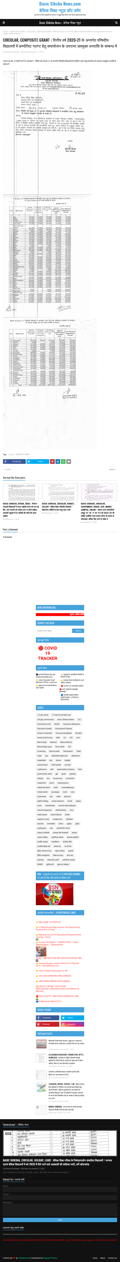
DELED (57, 724)
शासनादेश (40, 860)
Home (5, 32)
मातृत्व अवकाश (60, 851)
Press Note (59, 747)
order (58, 797)
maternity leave (43, 787)
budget (67, 760)
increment (70, 778)
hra (48, 778)
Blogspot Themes (50, 1258)
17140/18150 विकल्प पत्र (61, 715)
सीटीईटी (40, 864)
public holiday (42, 801)
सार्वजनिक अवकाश (69, 860)
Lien (78, 738)
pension (67, 797)
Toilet (78, 751)
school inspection (44, 810)
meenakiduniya (67, 787)
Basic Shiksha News (66, 720)
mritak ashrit (42, 792)
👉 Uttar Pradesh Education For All (51, 971)
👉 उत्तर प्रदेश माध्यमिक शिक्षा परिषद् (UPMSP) (53, 976)
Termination (68, 751)
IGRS (58, 738)
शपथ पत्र (70, 855)
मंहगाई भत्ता (57, 846)
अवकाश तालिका (42, 837)
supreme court (43, 819)
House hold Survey (44, 738)
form (80, 769)
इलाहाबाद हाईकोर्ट (72, 837)
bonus (58, 760)
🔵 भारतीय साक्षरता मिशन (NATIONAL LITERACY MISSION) (70, 697)
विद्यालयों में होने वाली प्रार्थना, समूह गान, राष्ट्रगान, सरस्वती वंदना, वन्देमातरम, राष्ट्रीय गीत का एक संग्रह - (66, 1043)
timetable (51, 824)
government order (44, 774)
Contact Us (112, 1258)
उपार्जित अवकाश (42, 842)
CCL (79, 720)
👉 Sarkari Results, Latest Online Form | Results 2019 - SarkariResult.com (57, 964)
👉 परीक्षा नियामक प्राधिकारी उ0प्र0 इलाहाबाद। (53, 981)
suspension (57, 819)
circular (11, 454)
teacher (40, 824)
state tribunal (56, 815)
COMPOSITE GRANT (17, 32)
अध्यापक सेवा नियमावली (60, 833)
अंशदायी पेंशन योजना (63, 828)
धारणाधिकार (55, 842)
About (102, 1258)
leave (51, 783)
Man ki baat (42, 742)
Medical (53, 742)
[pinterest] (47, 1024)
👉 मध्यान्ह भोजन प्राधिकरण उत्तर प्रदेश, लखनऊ (72, 681)
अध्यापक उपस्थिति (43, 833)
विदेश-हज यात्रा (58, 855)
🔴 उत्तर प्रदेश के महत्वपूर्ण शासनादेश (68, 690)
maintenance (63, 783)
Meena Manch (66, 742)
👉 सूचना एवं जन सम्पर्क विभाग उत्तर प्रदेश (46, 686)
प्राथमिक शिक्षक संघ (43, 846)
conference (42, 769)
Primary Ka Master (12, 52)
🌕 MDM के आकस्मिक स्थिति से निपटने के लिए (72, 675)
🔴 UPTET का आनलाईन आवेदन (72, 686)
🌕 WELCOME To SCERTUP (48, 922)
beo (50, 760)
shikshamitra (60, 810)
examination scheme (65, 769)
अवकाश (74, 833)
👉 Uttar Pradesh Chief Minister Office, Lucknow (46, 681)
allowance (75, 756)
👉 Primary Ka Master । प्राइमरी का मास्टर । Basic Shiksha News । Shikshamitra (57, 943)
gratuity (73, 774)
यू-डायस (70, 851)
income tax (57, 778)
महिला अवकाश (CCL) (44, 851)
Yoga (39, 756)
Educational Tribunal (63, 729)
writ (51, 828)
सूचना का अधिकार (63, 864)
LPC (71, 738)
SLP (69, 747)
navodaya (55, 792)
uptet (77, 824)
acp (46, 756)
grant (64, 774)
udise (61, 824)
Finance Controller (44, 733)
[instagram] (72, 1024)
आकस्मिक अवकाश (57, 837)
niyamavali (41, 797)
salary (78, 801)
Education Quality (44, 729)
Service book (54, 751)
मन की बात (68, 846)
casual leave (42, 765)
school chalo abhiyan (67, 806)
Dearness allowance (71, 724)
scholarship (50, 806)
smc (71, 810)
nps (51, 797)
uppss (69, 824)
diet (51, 769)
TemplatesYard (24, 1258)
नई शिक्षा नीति (67, 842)
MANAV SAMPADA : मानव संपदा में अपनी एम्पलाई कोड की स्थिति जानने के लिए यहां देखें (65, 1108)
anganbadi (41, 760)
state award (42, 815)
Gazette (78, 733)
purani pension (58, 801)
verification (41, 828)
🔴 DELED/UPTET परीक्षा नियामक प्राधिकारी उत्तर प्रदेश (57, 996)
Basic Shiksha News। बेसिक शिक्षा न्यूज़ (60, 22)
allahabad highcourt (60, 756)
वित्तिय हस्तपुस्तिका (43, 855)
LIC (65, 738)
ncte (72, 792)
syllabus (69, 819)
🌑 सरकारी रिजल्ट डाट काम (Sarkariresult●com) (45, 675)
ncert (65, 792)
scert (39, 806)
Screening (41, 751)
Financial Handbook (64, 733)
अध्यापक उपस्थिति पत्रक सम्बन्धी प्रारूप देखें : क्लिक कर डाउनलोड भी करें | (64, 1073)
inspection (41, 783)
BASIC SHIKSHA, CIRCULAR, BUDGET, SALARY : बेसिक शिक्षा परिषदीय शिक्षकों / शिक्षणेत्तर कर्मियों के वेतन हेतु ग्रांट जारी (58, 506)
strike (67, 815)
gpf (56, 774)
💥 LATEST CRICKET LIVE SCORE (51, 986)
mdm (56, 787)
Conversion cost (44, 724)
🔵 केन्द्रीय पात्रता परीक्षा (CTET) (48, 1001)
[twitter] (72, 1017)
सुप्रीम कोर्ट (50, 864)
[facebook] (47, 1017)
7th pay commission (45, 720)
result (69, 801)
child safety (56, 765)
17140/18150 (42, 715)
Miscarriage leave (44, 747)
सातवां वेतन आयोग (53, 860)
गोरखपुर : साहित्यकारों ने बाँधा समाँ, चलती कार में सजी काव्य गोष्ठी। (59, 958)
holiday (40, 778)
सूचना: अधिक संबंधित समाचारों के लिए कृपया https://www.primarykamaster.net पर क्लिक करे (83, 614)
